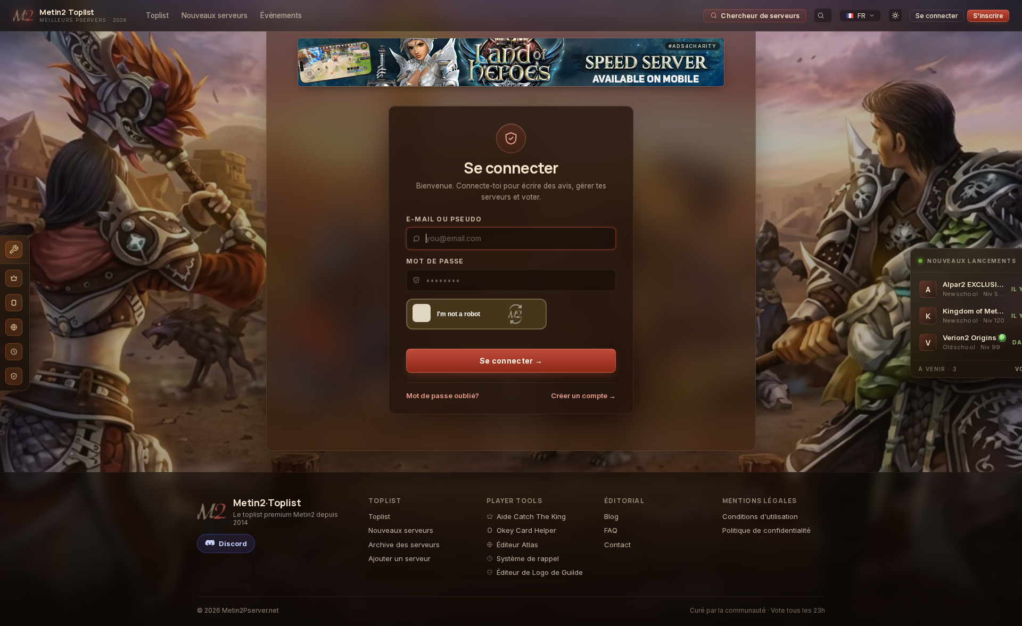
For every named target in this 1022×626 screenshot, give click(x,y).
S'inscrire (988, 16)
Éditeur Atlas (517, 544)
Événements (281, 15)
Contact (617, 544)
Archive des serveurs (404, 544)
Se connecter (937, 16)
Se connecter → (511, 360)
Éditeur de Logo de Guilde (540, 572)
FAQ (610, 530)
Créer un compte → (583, 395)
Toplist (157, 15)
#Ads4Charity (692, 46)
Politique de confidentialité (766, 530)
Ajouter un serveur (399, 558)
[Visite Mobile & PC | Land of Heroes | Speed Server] (511, 62)
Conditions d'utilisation (760, 516)
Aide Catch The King (531, 516)
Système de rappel (528, 558)
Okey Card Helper (526, 530)
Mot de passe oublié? (442, 395)
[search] (823, 15)
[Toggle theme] (895, 15)
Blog (611, 516)
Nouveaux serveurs (215, 15)
